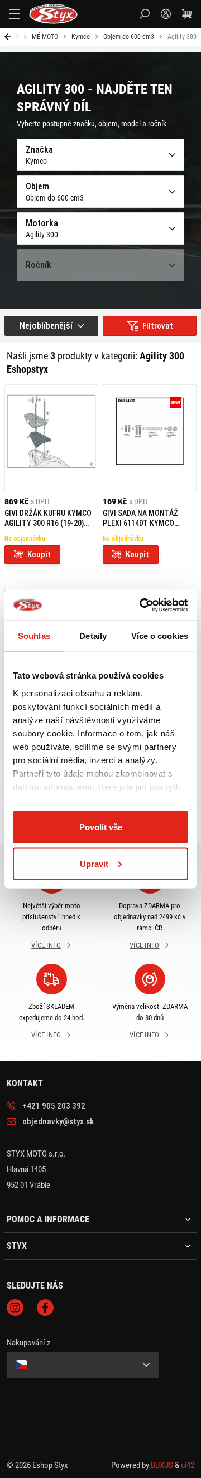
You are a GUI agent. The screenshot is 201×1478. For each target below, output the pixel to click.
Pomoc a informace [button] (48, 1219)
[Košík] (187, 14)
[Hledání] (144, 14)
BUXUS (162, 1465)
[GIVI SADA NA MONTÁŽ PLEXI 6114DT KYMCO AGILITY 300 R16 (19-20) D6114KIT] (150, 437)
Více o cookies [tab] (159, 636)
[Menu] (14, 14)
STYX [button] (17, 1246)
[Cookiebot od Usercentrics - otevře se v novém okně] (141, 605)
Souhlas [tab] (34, 636)
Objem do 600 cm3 (128, 37)
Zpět (9, 36)
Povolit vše (100, 827)
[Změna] (83, 1365)
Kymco (80, 37)
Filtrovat (157, 326)
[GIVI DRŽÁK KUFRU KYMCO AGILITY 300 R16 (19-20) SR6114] (51, 437)
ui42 (187, 1465)
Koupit (39, 554)
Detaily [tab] (93, 636)
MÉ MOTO (45, 37)
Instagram (15, 1307)
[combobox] (51, 326)
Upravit (94, 863)
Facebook (45, 1307)
